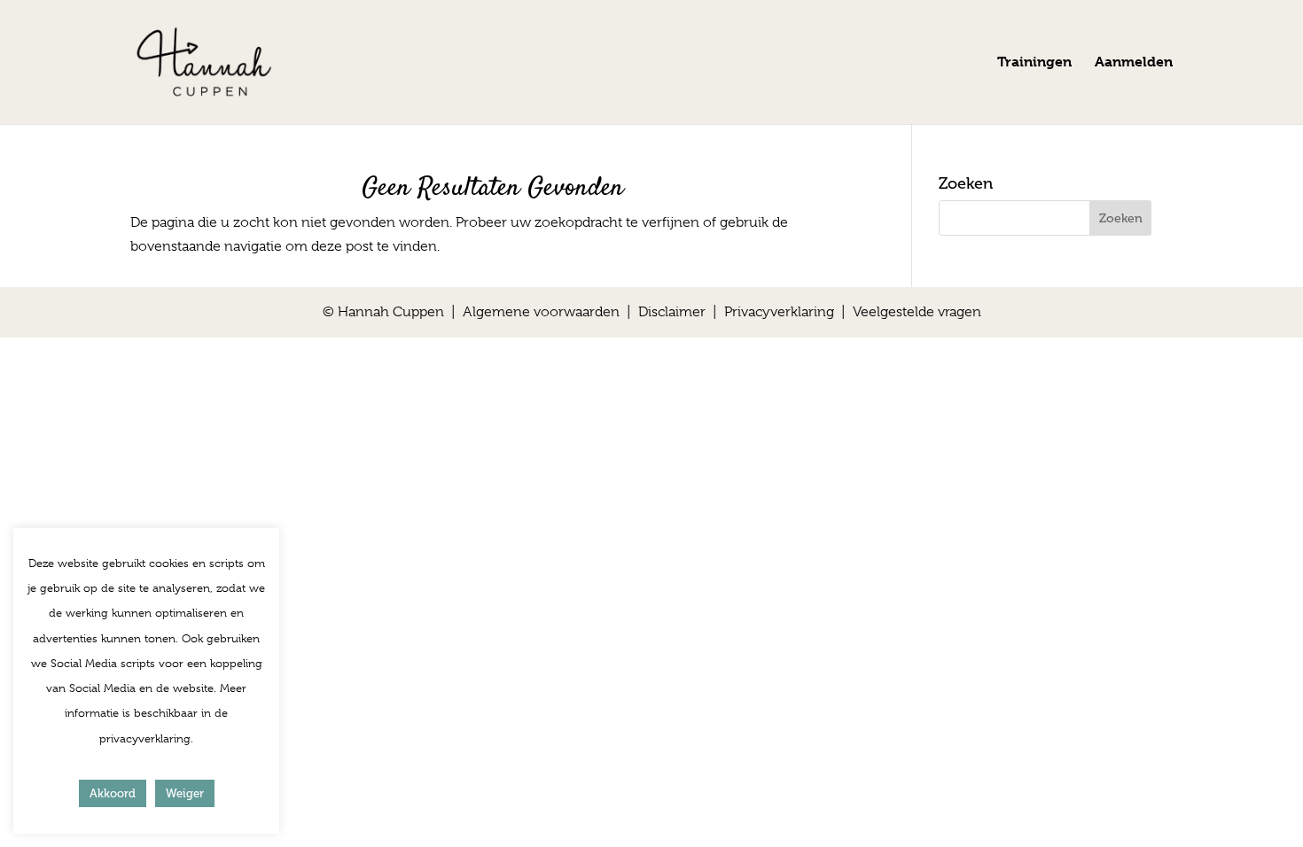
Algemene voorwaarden (541, 312)
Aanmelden (1134, 63)
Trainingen (1034, 63)
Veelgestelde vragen (917, 312)
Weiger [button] (185, 793)
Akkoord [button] (113, 793)
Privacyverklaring (779, 312)
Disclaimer (672, 312)
